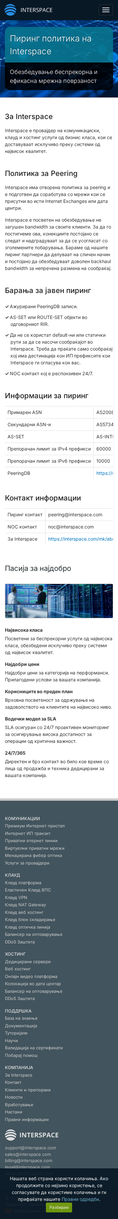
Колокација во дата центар (33, 983)
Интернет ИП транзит (27, 833)
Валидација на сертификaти (34, 1047)
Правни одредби (80, 1199)
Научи (11, 1040)
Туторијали (16, 1033)
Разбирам (59, 1207)
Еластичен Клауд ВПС (28, 889)
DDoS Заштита (20, 941)
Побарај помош (21, 1055)
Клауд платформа (23, 882)
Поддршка (18, 1010)
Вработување (19, 1104)
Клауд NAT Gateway (25, 904)
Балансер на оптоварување (34, 934)
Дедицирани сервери (28, 961)
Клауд (12, 875)
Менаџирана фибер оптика (33, 855)
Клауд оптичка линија (27, 927)
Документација (21, 1025)
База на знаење (21, 1018)
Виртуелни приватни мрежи (35, 848)
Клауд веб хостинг (24, 912)
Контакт (13, 1082)
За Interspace (18, 1075)
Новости (14, 1097)
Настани (13, 1111)
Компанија (19, 1067)
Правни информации (27, 1119)
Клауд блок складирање (30, 919)
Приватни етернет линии (31, 840)
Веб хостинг (18, 968)
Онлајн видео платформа (31, 976)
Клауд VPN (16, 897)
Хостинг (15, 954)
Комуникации (22, 818)
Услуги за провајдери (27, 862)
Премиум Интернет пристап (35, 825)
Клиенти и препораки (28, 1089)
